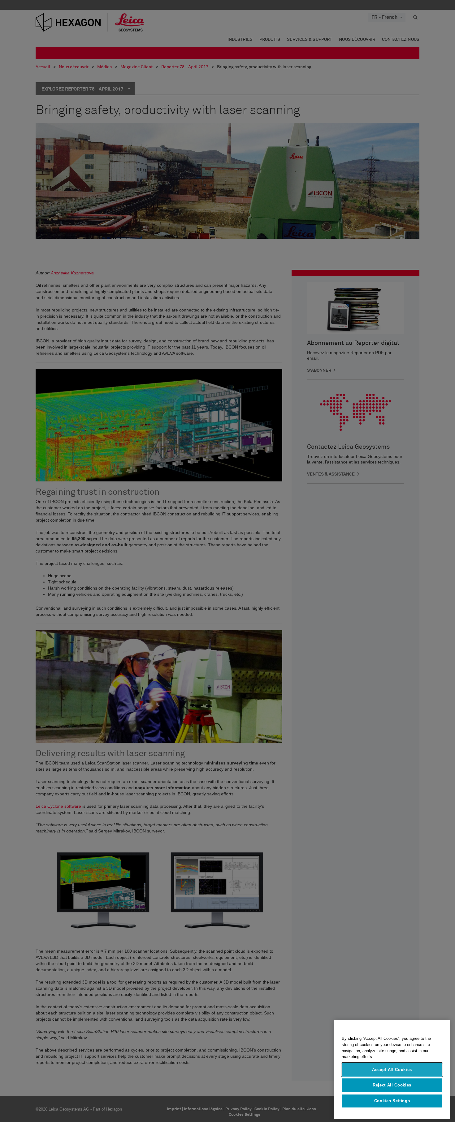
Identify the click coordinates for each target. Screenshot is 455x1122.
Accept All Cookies (392, 1069)
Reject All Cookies (392, 1085)
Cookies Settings (392, 1101)
